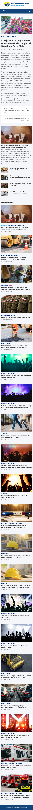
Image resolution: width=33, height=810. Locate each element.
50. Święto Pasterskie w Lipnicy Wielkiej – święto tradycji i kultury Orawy (15, 736)
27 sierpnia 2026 (7, 231)
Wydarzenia (20, 225)
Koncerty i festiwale (8, 36)
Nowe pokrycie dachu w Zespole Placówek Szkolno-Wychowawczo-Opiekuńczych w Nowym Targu (15, 587)
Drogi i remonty (6, 343)
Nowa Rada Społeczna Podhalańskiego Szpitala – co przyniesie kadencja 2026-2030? (20, 178)
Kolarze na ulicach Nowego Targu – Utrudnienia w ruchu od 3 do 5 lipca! (13, 706)
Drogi (3, 255)
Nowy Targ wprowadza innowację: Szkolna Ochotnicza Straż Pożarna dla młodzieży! (15, 796)
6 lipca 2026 (6, 679)
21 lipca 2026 (6, 469)
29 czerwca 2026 (8, 739)
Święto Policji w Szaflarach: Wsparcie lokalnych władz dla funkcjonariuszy (14, 526)
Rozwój (15, 255)
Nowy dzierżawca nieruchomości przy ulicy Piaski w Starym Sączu (16, 119)
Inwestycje (9, 255)
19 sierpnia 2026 (7, 261)
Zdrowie (11, 285)
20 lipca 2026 (7, 499)
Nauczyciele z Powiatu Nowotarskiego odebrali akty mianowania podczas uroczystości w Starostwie (14, 147)
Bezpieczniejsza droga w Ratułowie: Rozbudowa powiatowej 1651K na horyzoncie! (18, 171)
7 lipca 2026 (6, 619)
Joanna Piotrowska (18, 49)
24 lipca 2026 (7, 439)
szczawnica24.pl (22, 807)
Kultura (4, 315)
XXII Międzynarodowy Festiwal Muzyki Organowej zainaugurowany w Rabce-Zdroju (16, 466)
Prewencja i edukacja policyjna (11, 523)
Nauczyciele (12, 225)
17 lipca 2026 (6, 529)
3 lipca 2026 (6, 709)
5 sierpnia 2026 (7, 379)
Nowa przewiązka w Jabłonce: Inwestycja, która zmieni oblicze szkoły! (15, 556)
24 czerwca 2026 (8, 769)
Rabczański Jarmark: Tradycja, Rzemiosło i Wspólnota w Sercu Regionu (15, 436)
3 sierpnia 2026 (7, 409)
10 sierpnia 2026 (7, 349)
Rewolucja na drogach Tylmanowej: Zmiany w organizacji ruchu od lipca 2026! (16, 676)
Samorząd (4, 285)
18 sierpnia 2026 (7, 291)
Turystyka (4, 433)
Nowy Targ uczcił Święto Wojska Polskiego (15, 317)
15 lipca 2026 (6, 589)
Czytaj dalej (4, 164)
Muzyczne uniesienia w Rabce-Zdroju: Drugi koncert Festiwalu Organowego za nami (16, 406)
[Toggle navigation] (3, 11)
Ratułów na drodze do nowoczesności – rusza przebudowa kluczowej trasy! (20, 193)
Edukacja (4, 225)
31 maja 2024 (7, 49)
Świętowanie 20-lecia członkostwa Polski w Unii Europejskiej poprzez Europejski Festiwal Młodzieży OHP (17, 110)
